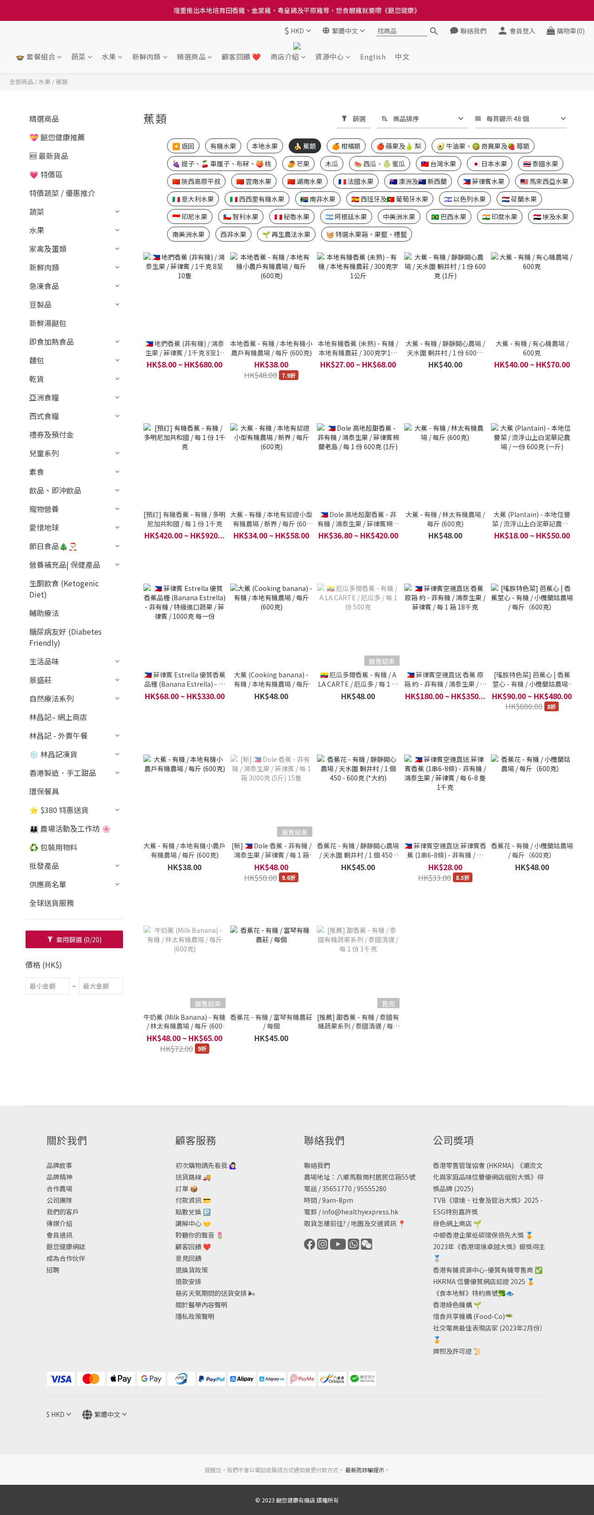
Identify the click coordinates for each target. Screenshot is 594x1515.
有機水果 (223, 146)
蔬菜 (78, 56)
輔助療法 (44, 612)
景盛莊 (40, 679)
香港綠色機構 (452, 1304)
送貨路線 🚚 (193, 1176)
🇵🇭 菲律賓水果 (483, 181)
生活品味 (44, 661)
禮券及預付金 (51, 434)
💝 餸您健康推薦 (57, 137)
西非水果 (233, 234)
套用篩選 (78, 939)
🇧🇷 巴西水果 (448, 216)
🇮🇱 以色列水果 (465, 198)
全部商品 (21, 81)
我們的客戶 (62, 1211)
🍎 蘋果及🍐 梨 (398, 146)
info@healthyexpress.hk (360, 1211)
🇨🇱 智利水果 (240, 216)
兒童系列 (44, 453)
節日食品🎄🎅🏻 (53, 545)
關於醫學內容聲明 (201, 1304)
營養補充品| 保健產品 (64, 564)
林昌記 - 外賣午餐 (58, 735)
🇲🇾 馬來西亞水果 (544, 181)
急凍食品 (44, 285)
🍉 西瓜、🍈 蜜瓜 (379, 163)
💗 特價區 (46, 174)
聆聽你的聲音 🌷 (199, 1235)
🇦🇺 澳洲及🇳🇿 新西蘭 (418, 181)
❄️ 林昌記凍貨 (53, 754)
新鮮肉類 (146, 56)
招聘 (52, 1269)
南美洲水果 (188, 234)
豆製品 (40, 304)
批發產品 (44, 865)
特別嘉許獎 (462, 1211)
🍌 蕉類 (305, 146)
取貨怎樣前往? (325, 1223)
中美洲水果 (399, 216)
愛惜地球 (44, 527)
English (373, 56)
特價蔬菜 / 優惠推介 (62, 192)
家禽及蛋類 (47, 248)
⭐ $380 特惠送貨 (59, 809)
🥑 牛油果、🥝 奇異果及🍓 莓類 (483, 146)
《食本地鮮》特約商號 (465, 1293)
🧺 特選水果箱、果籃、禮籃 (366, 234)
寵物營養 (44, 508)
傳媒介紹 (59, 1223)
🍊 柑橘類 (346, 146)
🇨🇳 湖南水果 (305, 181)
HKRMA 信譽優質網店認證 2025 (479, 1281)
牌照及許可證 (452, 1351)
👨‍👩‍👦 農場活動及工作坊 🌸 (70, 828)
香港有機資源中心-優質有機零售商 (483, 1269)
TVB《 (442, 1200)
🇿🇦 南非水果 (318, 198)
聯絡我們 (317, 1165)
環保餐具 (44, 791)
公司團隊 (59, 1200)
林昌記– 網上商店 (58, 716)
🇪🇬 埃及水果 (550, 216)
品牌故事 (59, 1165)
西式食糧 (44, 415)
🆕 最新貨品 (48, 155)
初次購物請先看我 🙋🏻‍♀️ (206, 1165)
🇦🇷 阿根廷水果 (346, 216)
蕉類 (62, 81)
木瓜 (331, 163)
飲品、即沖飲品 (55, 490)
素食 (36, 471)
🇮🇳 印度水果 (499, 216)
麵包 (36, 360)
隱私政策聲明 (194, 1316)
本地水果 (265, 146)
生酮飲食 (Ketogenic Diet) (64, 588)
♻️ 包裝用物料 (53, 847)
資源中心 (329, 56)
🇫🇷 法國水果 (356, 181)
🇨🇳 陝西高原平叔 (196, 181)
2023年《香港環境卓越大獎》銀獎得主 (489, 1246)
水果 (109, 56)
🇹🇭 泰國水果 (540, 163)
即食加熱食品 (51, 341)
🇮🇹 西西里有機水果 (257, 198)
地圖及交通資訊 (373, 1223)
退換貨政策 (191, 1269)
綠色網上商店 (452, 1223)
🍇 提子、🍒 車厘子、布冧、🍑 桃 (221, 163)
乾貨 (36, 378)
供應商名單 (47, 884)
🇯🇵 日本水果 (489, 163)
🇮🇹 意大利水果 (193, 198)
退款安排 (188, 1281)
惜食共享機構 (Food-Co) (469, 1316)
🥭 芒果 (298, 163)
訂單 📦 (186, 1188)
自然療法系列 (51, 698)
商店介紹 (285, 56)
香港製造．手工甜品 (62, 772)
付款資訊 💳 (193, 1200)
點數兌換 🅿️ (193, 1211)
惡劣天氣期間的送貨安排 (211, 1293)
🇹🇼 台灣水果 (438, 163)
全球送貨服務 (51, 902)
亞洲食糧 (44, 397)
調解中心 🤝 (193, 1223)
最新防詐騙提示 (364, 1470)
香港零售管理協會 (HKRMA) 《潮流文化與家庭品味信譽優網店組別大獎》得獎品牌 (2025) (488, 1177)
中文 (402, 56)
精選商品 (191, 56)
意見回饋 (188, 1258)
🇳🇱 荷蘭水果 (519, 198)
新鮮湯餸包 (47, 322)
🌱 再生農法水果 (286, 234)
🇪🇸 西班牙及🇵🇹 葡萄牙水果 (389, 198)
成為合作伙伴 (65, 1258)
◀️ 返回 (183, 146)
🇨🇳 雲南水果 (253, 181)
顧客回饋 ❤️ (241, 56)
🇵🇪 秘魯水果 (292, 216)
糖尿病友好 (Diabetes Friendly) (65, 637)
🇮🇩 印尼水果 (189, 216)
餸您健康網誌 (65, 1246)
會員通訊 (59, 1235)
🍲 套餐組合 (35, 56)
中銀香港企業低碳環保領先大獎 (478, 1235)
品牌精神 (59, 1176)
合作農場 (59, 1188)
